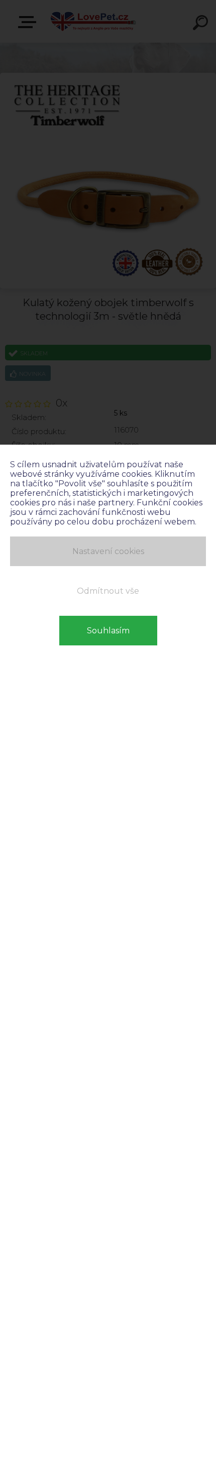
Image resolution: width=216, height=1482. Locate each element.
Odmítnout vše (108, 591)
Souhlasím (108, 630)
